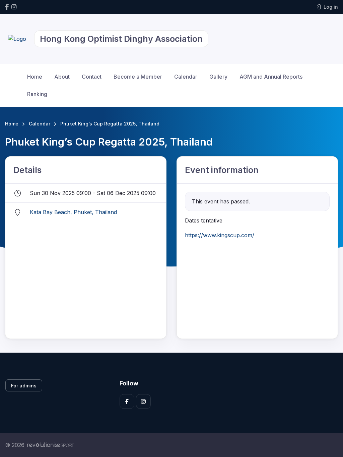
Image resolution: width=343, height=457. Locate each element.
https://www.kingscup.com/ (219, 235)
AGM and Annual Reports (270, 76)
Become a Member (138, 76)
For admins (24, 385)
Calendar (185, 76)
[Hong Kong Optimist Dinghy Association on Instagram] (13, 6)
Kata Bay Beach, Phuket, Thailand (73, 212)
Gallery (218, 76)
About (62, 76)
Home (34, 76)
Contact (91, 76)
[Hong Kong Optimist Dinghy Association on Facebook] (7, 6)
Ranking (37, 94)
